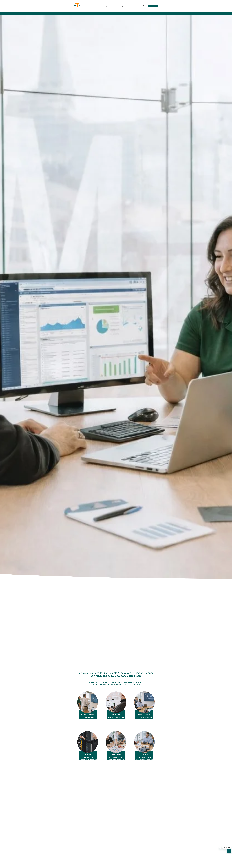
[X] (143, 5)
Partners (125, 4)
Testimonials (116, 6)
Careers (108, 6)
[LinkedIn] (140, 5)
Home (106, 4)
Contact (124, 6)
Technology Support (153, 5)
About (112, 4)
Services (118, 4)
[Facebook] (136, 5)
